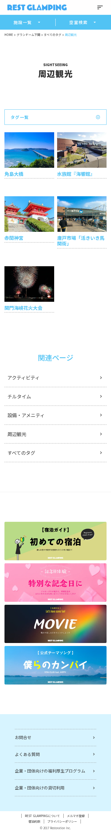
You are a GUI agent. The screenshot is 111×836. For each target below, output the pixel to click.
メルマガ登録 (76, 816)
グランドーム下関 (28, 35)
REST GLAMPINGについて (42, 816)
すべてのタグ (52, 35)
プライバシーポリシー (62, 821)
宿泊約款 (34, 821)
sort (100, 7)
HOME (8, 35)
